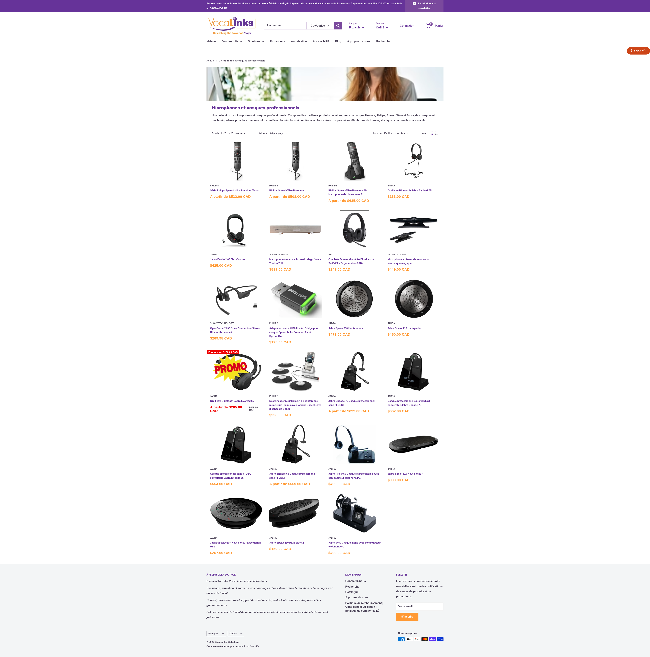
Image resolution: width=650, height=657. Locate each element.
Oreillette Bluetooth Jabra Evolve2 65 (409, 190)
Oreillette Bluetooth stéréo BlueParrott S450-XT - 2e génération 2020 (351, 261)
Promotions (277, 41)
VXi (330, 254)
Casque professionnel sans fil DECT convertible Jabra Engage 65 (231, 475)
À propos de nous (358, 41)
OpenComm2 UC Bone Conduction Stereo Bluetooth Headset (235, 330)
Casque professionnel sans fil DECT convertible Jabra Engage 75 (409, 402)
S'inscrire (407, 616)
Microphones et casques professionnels (242, 60)
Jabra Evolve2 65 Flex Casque (227, 259)
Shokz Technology (222, 323)
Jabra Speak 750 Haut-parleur (345, 328)
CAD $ (233, 633)
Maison (211, 41)
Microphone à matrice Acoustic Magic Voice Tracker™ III (295, 261)
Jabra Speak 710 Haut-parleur (405, 328)
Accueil (211, 60)
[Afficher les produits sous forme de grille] (431, 133)
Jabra (391, 185)
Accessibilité (321, 41)
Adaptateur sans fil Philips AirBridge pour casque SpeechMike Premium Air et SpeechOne (294, 332)
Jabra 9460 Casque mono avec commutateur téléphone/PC (354, 544)
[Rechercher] (338, 25)
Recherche (383, 41)
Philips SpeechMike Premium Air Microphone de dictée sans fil (347, 192)
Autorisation (299, 41)
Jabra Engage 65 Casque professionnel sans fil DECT (292, 475)
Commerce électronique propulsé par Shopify (233, 646)
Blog (338, 41)
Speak (637, 50)
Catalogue (352, 592)
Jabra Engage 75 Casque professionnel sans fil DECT (351, 402)
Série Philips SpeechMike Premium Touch (234, 190)
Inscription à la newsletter (427, 6)
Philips (214, 185)
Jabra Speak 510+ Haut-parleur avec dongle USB (235, 544)
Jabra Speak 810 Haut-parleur (405, 473)
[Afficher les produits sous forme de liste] (436, 133)
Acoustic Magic (279, 254)
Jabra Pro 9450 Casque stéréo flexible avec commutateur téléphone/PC (353, 475)
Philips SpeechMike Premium (286, 190)
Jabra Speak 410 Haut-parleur (286, 542)
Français (213, 633)
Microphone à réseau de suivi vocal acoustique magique (408, 261)
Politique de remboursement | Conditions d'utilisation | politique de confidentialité (364, 607)
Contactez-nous (355, 581)
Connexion (407, 25)
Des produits (230, 41)
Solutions (254, 41)
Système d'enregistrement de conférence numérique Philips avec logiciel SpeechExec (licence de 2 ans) (295, 404)
